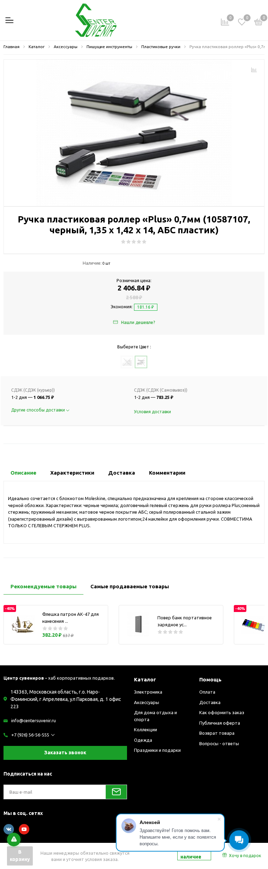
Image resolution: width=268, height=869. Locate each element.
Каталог (145, 679)
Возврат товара (216, 733)
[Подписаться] (116, 792)
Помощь (210, 679)
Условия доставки (152, 411)
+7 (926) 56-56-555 (30, 734)
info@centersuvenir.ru (33, 720)
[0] (258, 23)
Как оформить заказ (221, 712)
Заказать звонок (65, 752)
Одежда (143, 740)
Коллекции (145, 729)
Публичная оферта (219, 722)
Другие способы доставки (38, 410)
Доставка (210, 702)
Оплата (207, 691)
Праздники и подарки (157, 750)
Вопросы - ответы (219, 743)
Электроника (148, 691)
